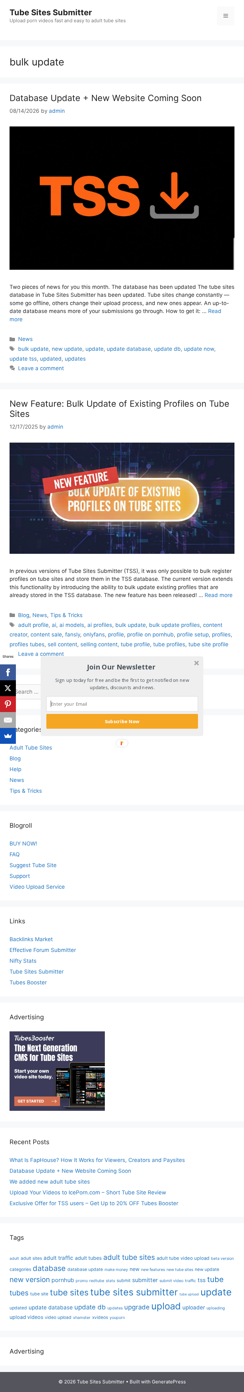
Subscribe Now (122, 721)
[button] (121, 667)
